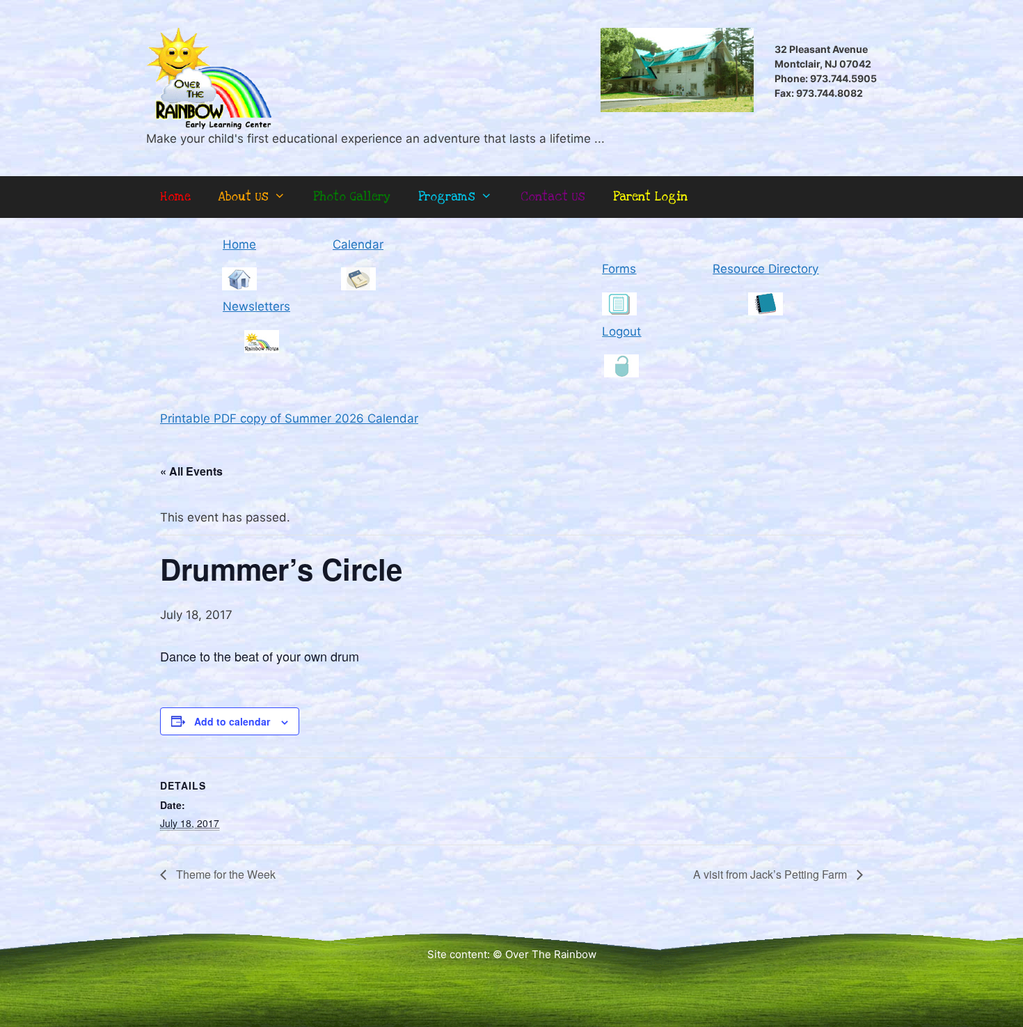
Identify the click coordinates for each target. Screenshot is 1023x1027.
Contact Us (553, 197)
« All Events (191, 471)
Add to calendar (232, 721)
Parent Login (650, 197)
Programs (446, 197)
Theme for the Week (224, 874)
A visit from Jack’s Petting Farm (771, 874)
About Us (244, 197)
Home (175, 197)
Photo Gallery (351, 197)
